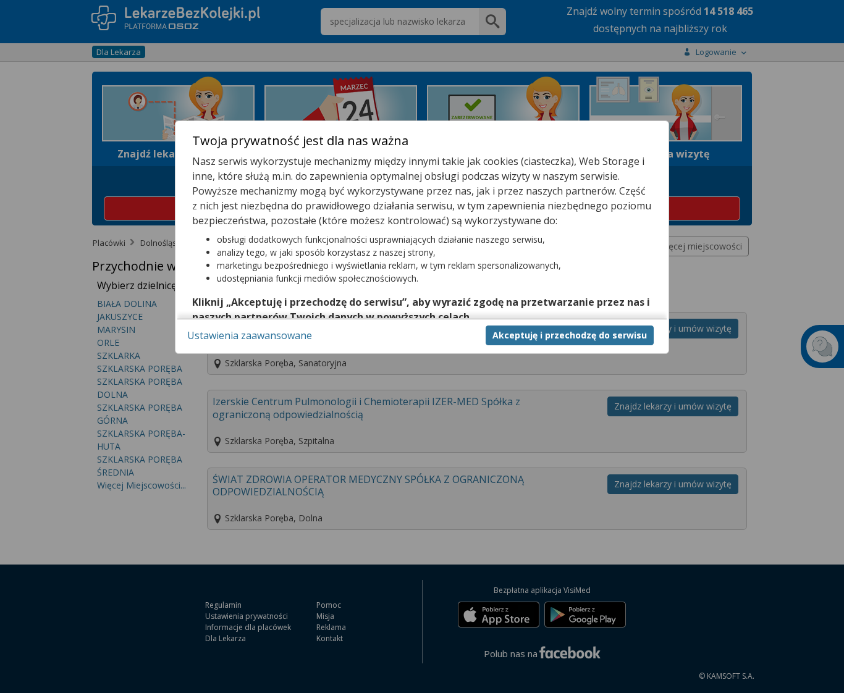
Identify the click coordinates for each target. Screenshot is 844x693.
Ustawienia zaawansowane (249, 335)
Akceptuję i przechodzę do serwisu (569, 334)
